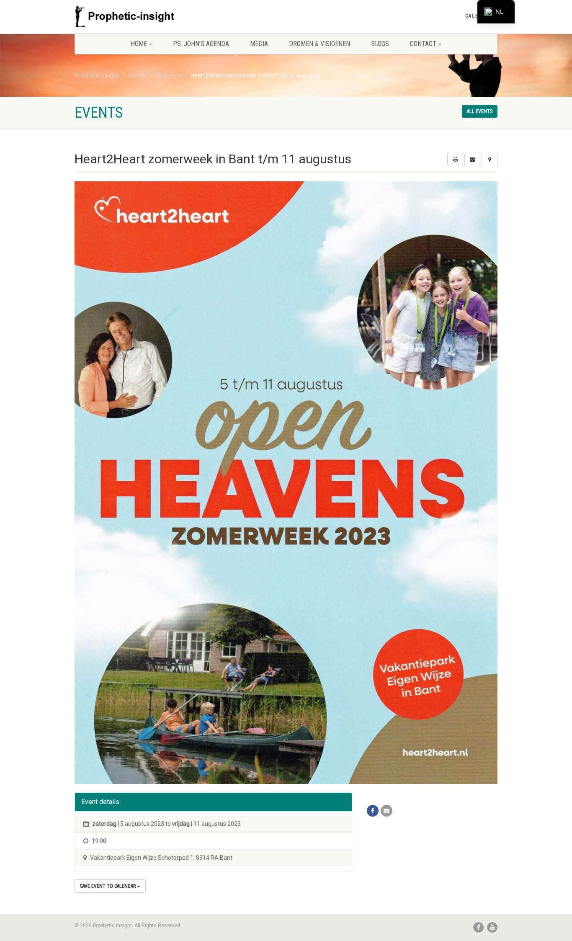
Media (259, 44)
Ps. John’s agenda (201, 44)
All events (479, 111)
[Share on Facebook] (373, 811)
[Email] (386, 811)
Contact (423, 44)
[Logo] (141, 16)
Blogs (380, 44)
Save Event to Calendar (108, 886)
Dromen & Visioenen (319, 44)
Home (139, 44)
